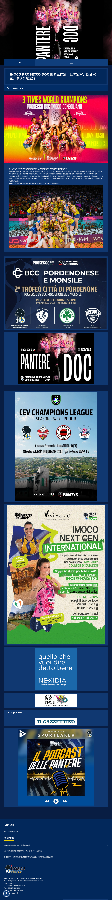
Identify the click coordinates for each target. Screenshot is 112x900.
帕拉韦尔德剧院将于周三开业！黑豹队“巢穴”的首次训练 (23, 851)
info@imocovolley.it (11, 893)
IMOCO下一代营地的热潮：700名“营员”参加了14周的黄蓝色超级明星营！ (29, 857)
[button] (6, 893)
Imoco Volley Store (11, 831)
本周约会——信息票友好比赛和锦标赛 (17, 845)
